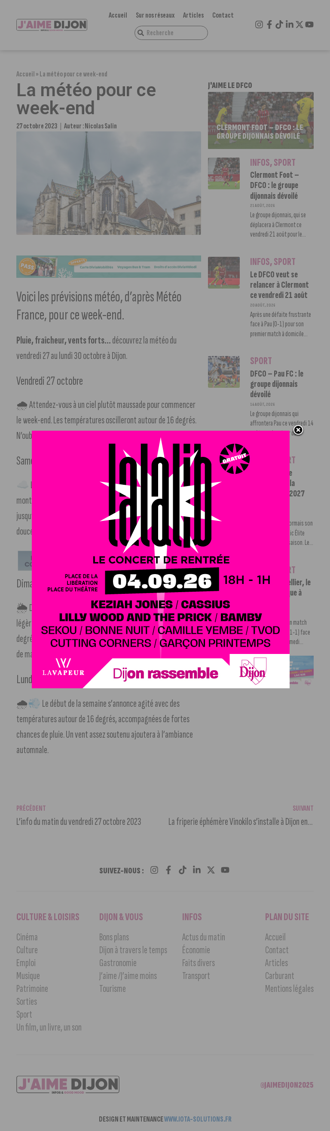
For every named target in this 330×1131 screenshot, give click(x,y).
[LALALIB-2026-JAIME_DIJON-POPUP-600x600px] (161, 685)
